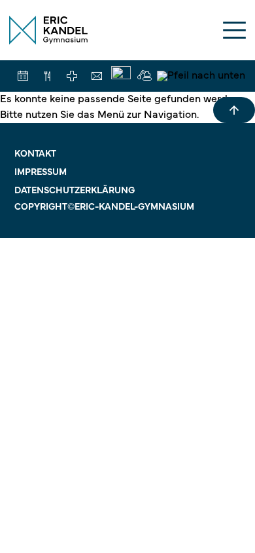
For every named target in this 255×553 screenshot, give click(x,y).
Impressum (40, 172)
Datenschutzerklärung (74, 191)
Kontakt (35, 154)
